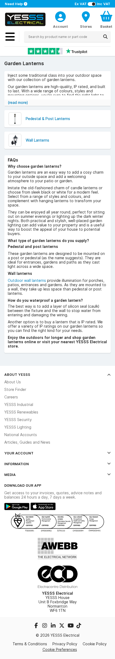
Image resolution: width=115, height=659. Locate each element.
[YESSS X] (62, 626)
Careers (11, 397)
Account (60, 26)
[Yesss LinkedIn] (53, 626)
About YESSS (17, 374)
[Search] (105, 36)
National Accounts (20, 435)
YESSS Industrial (18, 404)
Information (16, 464)
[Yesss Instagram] (45, 626)
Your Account (18, 453)
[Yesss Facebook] (36, 626)
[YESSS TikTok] (79, 626)
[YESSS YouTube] (71, 626)
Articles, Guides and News (27, 442)
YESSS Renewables (21, 412)
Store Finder (15, 389)
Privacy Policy (64, 644)
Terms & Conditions (30, 644)
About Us (12, 382)
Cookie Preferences (60, 649)
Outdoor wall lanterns (27, 280)
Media (10, 474)
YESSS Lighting (17, 427)
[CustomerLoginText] (60, 16)
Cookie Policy (95, 644)
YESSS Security (18, 420)
